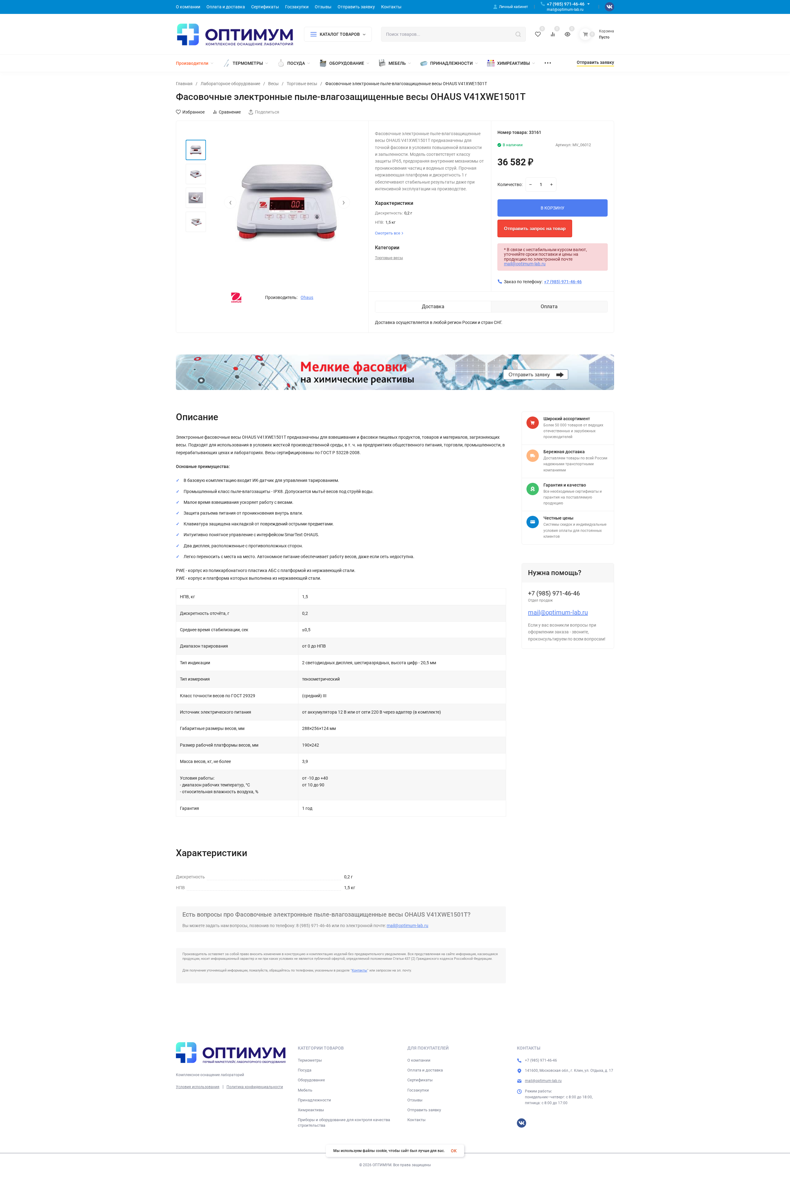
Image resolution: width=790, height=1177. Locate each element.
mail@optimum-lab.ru (525, 263)
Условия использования (197, 1087)
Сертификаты (420, 1080)
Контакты (359, 970)
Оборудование (311, 1080)
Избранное (193, 112)
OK (454, 1150)
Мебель (305, 1090)
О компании (418, 1060)
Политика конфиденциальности (255, 1087)
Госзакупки (418, 1090)
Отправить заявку (424, 1110)
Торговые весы (302, 83)
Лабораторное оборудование (230, 83)
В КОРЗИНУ (552, 207)
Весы (273, 83)
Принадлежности (314, 1100)
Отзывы (414, 1100)
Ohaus (307, 297)
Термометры (310, 1060)
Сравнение (230, 112)
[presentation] (230, 202)
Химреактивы (311, 1110)
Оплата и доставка (425, 1070)
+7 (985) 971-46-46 (565, 4)
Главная (184, 83)
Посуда (304, 1070)
